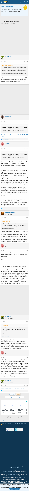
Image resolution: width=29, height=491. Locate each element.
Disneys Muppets (5, 23)
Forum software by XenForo (15, 482)
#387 (27, 357)
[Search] (27, 1)
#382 (27, 121)
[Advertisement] (14, 39)
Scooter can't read (5, 263)
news (6, 466)
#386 (27, 321)
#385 (27, 250)
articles (16, 466)
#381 (27, 61)
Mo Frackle (8, 56)
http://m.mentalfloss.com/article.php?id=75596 (12, 388)
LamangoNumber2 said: (7, 65)
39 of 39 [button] (18, 394)
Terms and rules (10, 423)
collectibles (11, 466)
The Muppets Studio (10, 473)
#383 (27, 148)
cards (14, 467)
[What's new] (24, 1)
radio (11, 467)
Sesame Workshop (11, 474)
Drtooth (7, 143)
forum (20, 466)
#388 (27, 385)
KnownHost (22, 477)
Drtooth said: (4, 325)
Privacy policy (17, 423)
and (8, 139)
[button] (1, 2)
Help (22, 423)
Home (25, 423)
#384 (27, 217)
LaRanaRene (8, 116)
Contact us (3, 423)
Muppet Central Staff (7, 471)
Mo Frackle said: (5, 125)
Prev (13, 394)
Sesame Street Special (7, 6)
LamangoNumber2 (10, 212)
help (17, 467)
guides (24, 466)
